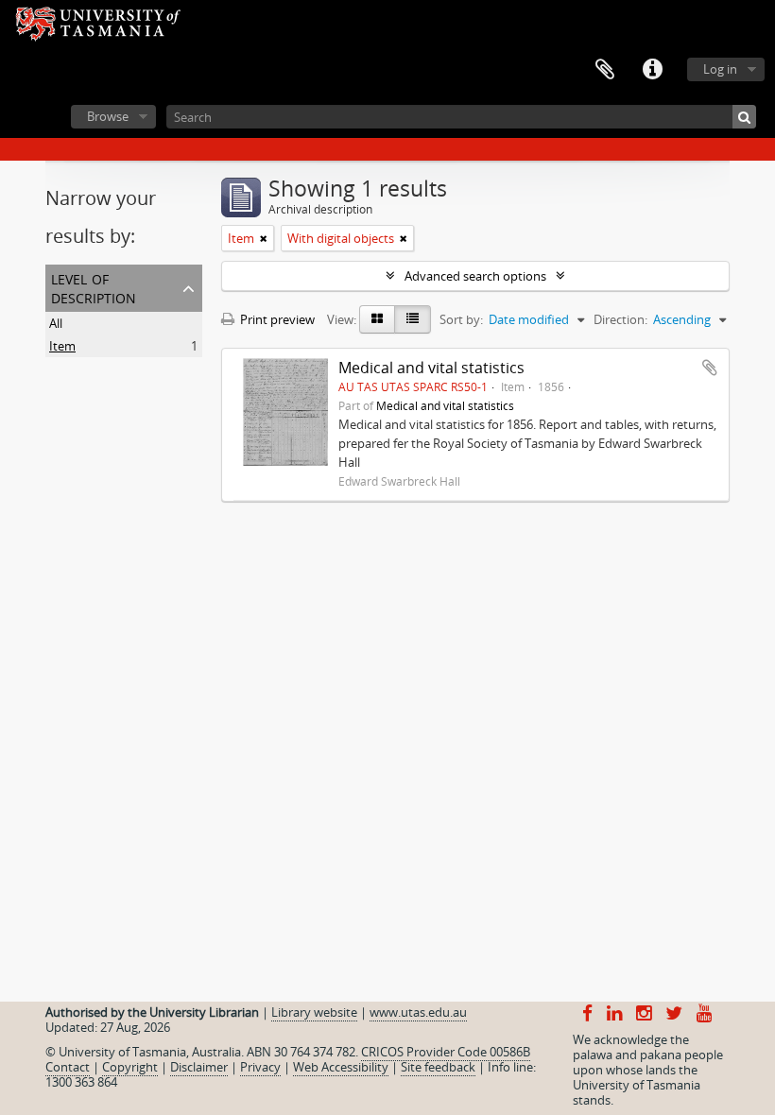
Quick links (652, 70)
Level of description (93, 287)
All (55, 323)
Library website (314, 1012)
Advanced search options (475, 275)
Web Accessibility (340, 1066)
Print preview (276, 319)
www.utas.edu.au (418, 1012)
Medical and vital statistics (431, 367)
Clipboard (605, 70)
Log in (720, 68)
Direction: (620, 319)
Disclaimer (199, 1066)
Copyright (130, 1066)
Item (62, 345)
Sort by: (461, 319)
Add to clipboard (709, 367)
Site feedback (438, 1066)
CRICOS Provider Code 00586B (445, 1051)
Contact (67, 1066)
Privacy (260, 1066)
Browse (108, 116)
